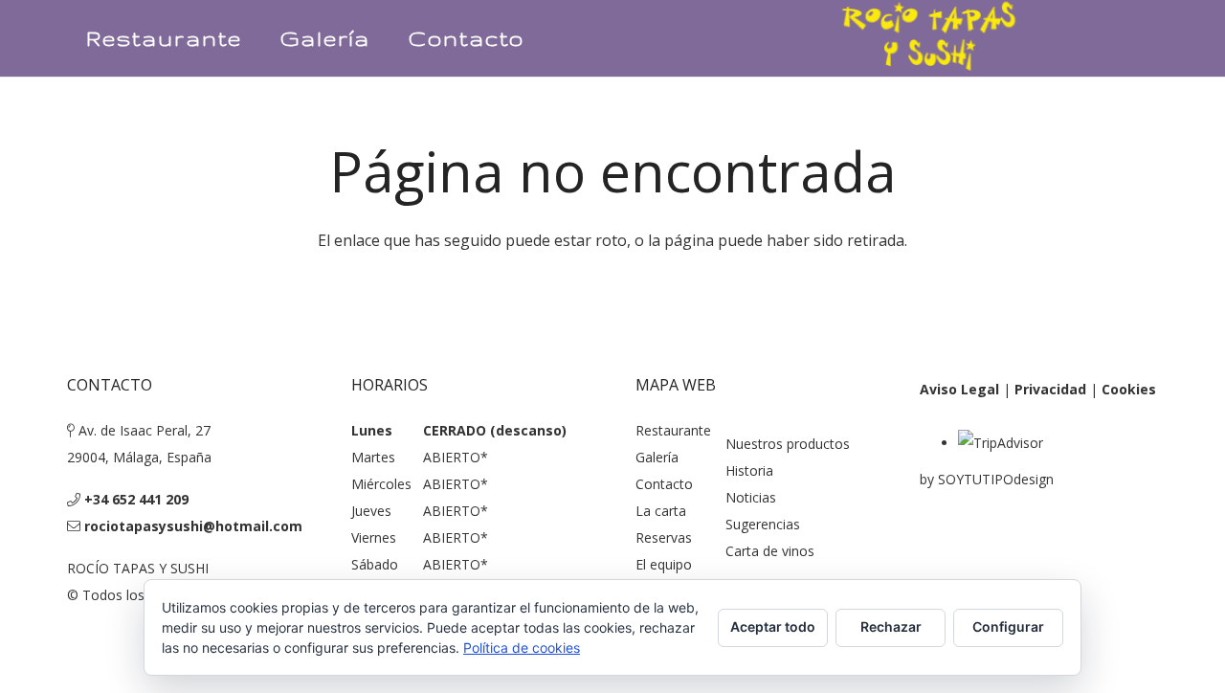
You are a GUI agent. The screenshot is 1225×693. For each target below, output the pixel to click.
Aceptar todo (772, 626)
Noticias (750, 497)
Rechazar (891, 626)
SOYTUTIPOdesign (996, 479)
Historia (749, 470)
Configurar (1008, 626)
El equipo (663, 564)
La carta (660, 511)
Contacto (664, 484)
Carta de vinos (769, 551)
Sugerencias (762, 524)
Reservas (663, 537)
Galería (657, 457)
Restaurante (673, 430)
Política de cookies (521, 647)
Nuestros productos (787, 444)
